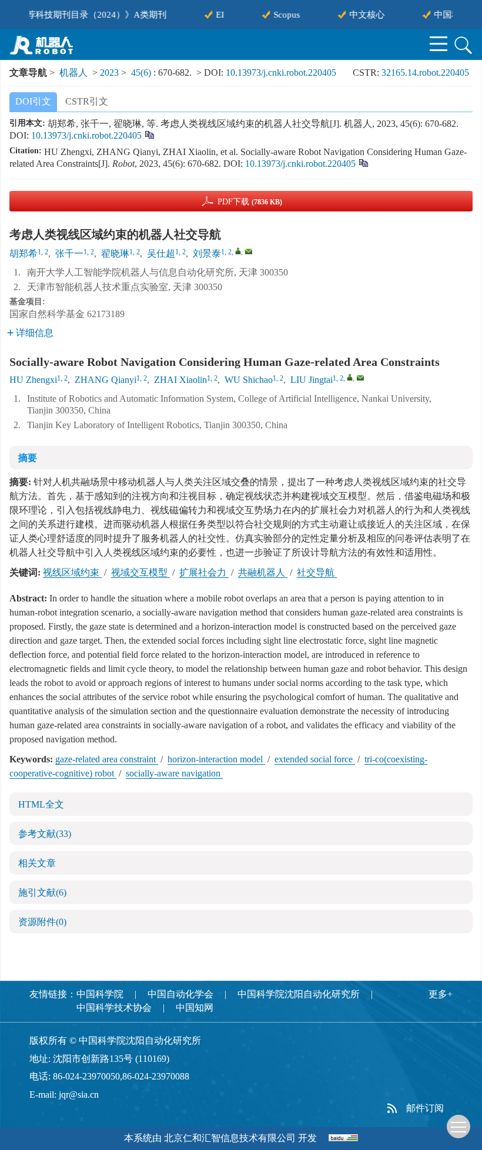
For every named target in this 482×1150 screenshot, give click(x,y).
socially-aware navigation (174, 773)
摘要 (27, 458)
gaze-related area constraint (106, 759)
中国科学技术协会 (114, 1008)
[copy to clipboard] (363, 162)
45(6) (142, 73)
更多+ (441, 994)
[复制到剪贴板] (149, 134)
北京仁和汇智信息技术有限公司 (230, 1138)
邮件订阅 (425, 1108)
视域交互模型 (140, 572)
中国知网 (194, 1008)
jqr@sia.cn (79, 1094)
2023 (109, 73)
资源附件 (42, 922)
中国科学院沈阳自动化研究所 (298, 994)
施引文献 (42, 892)
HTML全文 (41, 804)
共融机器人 (262, 572)
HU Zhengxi (33, 380)
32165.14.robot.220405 (425, 73)
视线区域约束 (72, 572)
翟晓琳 (115, 253)
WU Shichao (249, 380)
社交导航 (317, 572)
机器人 (73, 73)
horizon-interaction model (216, 759)
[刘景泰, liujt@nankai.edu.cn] (238, 250)
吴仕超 (161, 253)
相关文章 (37, 863)
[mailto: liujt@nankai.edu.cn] (360, 378)
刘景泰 (207, 253)
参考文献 (44, 834)
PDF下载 (249, 201)
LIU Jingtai (311, 380)
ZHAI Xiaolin (180, 380)
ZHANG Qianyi (105, 380)
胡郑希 (23, 253)
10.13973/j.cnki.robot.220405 (281, 73)
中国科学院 (99, 994)
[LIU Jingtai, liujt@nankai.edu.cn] (350, 377)
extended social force (315, 759)
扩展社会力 (204, 572)
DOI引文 (33, 101)
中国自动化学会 (180, 994)
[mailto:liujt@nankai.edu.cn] (249, 251)
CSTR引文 (86, 101)
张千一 (69, 253)
